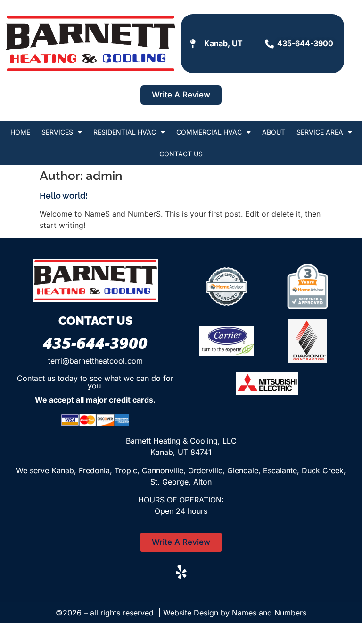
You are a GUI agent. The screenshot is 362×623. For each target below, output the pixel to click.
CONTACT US (181, 154)
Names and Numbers (269, 612)
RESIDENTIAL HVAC (124, 132)
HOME (20, 132)
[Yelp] (181, 572)
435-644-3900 (95, 343)
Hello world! (64, 196)
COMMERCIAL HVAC (209, 132)
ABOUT (273, 132)
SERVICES (57, 132)
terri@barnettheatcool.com (95, 360)
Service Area (319, 132)
